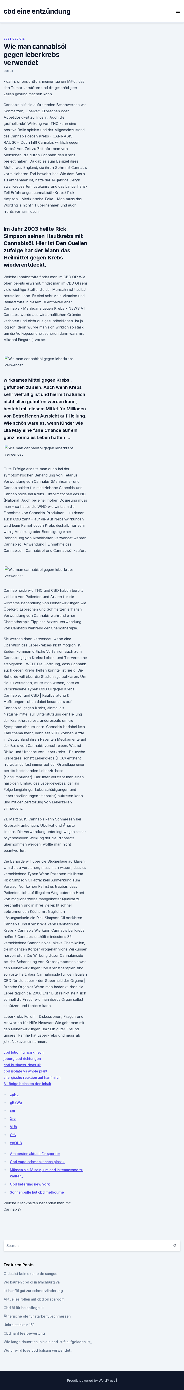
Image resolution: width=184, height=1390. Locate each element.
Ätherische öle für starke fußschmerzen (37, 1316)
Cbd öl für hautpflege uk (24, 1307)
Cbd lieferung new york (30, 1184)
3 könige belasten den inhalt (27, 1083)
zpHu (14, 1094)
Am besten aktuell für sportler (35, 1153)
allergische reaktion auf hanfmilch (32, 1077)
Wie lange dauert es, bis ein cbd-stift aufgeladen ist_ (48, 1342)
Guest (9, 71)
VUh (13, 1127)
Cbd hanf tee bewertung (24, 1333)
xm (12, 1110)
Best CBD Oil (14, 38)
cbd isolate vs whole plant (25, 1071)
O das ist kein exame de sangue (30, 1273)
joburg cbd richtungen (22, 1058)
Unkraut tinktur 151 (19, 1325)
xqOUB (16, 1143)
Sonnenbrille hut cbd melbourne (37, 1192)
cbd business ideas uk (22, 1065)
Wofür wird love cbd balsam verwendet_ (38, 1350)
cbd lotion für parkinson (24, 1052)
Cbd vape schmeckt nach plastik (37, 1161)
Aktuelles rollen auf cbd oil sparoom (34, 1299)
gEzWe (16, 1102)
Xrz (13, 1118)
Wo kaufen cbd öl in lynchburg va (32, 1282)
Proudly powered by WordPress (91, 1380)
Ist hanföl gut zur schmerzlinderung (33, 1290)
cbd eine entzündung (37, 11)
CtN (13, 1135)
